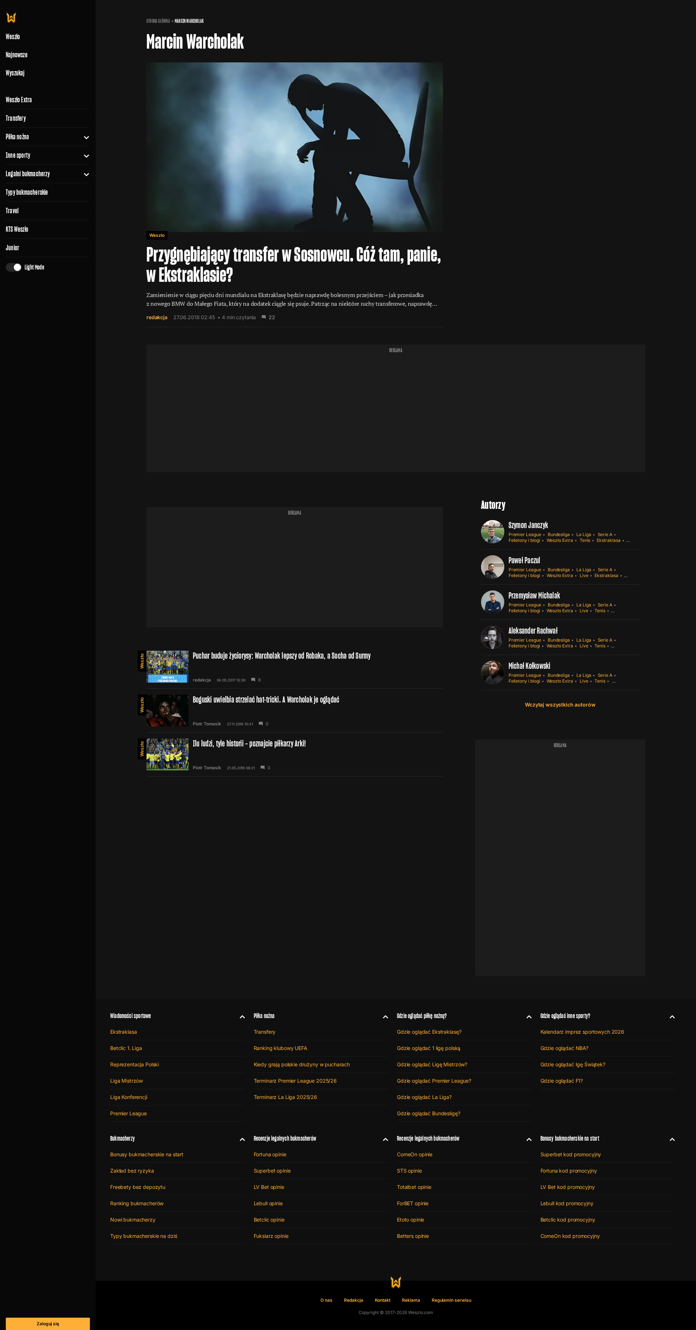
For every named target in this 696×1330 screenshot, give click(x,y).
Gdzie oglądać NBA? (564, 1048)
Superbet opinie (272, 1171)
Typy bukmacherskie (27, 192)
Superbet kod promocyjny (570, 1154)
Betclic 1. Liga (126, 1048)
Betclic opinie (269, 1219)
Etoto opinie (410, 1219)
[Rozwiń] (83, 137)
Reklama (411, 1300)
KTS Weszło (17, 229)
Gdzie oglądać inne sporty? (565, 1016)
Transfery (16, 118)
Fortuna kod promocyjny (568, 1171)
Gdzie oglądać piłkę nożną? (422, 1016)
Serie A (605, 534)
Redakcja (353, 1300)
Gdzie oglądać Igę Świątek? (572, 1064)
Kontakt (383, 1300)
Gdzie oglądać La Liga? (424, 1097)
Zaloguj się (48, 1323)
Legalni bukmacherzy (28, 173)
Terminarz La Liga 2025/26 (286, 1097)
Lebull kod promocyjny (566, 1203)
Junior (12, 247)
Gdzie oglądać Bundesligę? (428, 1113)
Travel (12, 210)
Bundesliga (559, 534)
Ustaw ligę (622, 681)
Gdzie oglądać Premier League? (434, 1081)
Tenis (585, 540)
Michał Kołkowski (530, 665)
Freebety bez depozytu (137, 1187)
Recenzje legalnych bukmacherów (285, 1138)
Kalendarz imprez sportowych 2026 (582, 1032)
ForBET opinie (412, 1203)
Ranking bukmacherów (136, 1203)
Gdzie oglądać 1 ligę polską (428, 1048)
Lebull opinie (268, 1203)
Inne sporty (18, 155)
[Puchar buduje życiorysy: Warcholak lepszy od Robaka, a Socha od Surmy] (294, 666)
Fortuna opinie (270, 1154)
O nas (326, 1300)
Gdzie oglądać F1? (561, 1081)
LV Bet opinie (269, 1187)
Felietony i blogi (524, 540)
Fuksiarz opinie (271, 1236)
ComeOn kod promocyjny (570, 1236)
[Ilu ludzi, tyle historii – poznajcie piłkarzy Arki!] (294, 754)
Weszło (157, 235)
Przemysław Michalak (534, 595)
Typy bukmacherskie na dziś (143, 1236)
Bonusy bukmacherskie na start (146, 1154)
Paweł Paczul (524, 560)
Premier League (525, 534)
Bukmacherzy (122, 1138)
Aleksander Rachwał (533, 630)
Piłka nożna (17, 136)
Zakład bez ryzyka (132, 1171)
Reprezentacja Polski (134, 1064)
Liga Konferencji (128, 1097)
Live (584, 575)
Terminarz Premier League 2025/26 (295, 1081)
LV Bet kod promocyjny (567, 1187)
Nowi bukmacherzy (133, 1219)
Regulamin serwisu (451, 1300)
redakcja (156, 317)
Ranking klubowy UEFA (280, 1048)
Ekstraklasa (608, 540)
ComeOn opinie (414, 1154)
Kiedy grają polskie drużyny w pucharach (302, 1064)
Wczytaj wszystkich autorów (560, 704)
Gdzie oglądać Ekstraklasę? (429, 1032)
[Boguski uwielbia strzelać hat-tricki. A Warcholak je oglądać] (294, 710)
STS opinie (409, 1171)
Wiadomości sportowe (130, 1016)
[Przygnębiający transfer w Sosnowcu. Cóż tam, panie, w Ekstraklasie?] (294, 190)
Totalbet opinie (414, 1187)
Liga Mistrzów (126, 1081)
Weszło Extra (19, 99)
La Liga (583, 534)
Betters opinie (413, 1236)
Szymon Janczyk (528, 525)
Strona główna (158, 21)
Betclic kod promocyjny (567, 1219)
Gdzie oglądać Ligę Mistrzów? (432, 1064)
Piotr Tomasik (207, 723)
